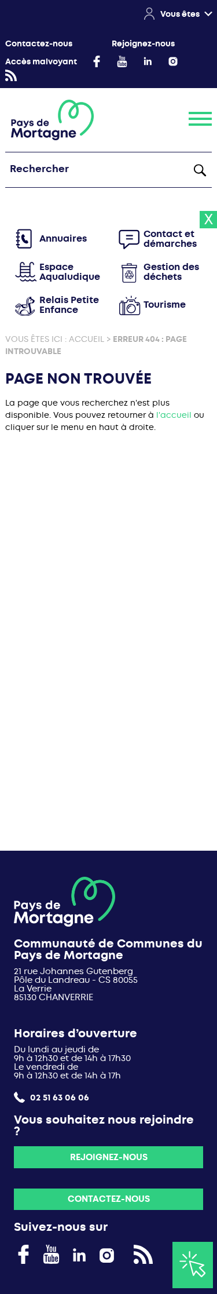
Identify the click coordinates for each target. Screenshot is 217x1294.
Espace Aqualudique (69, 272)
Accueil (86, 339)
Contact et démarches (170, 239)
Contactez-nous (38, 43)
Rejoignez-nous (143, 43)
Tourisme (165, 304)
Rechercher (199, 169)
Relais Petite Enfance (69, 305)
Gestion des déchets (171, 272)
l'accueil (174, 415)
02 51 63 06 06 (58, 1097)
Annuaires (63, 238)
